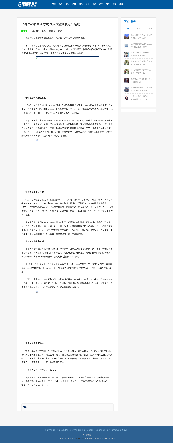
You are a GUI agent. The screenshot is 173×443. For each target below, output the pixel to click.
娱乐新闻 (81, 430)
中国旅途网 (80, 438)
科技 (74, 4)
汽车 (101, 4)
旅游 (114, 4)
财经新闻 (56, 430)
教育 (121, 4)
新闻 (61, 4)
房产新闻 (106, 430)
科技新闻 (65, 430)
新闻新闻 (48, 430)
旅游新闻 (115, 430)
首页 (54, 4)
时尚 (81, 4)
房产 (108, 4)
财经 (67, 4)
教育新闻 (123, 430)
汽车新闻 (98, 430)
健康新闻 (90, 430)
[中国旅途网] (32, 4)
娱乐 (87, 4)
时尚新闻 (73, 430)
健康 (94, 4)
